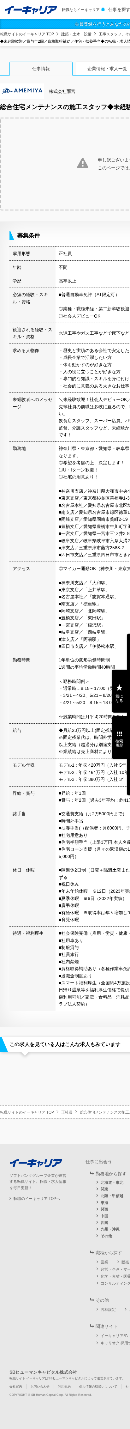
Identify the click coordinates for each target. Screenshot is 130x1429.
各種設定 (108, 1309)
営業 (104, 1262)
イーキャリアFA (114, 1336)
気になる (119, 698)
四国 (104, 1222)
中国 (104, 1216)
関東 (104, 1189)
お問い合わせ (40, 1386)
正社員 (67, 1112)
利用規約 (64, 1386)
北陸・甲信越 (112, 1196)
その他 (106, 1236)
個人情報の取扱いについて (98, 1386)
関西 (104, 1209)
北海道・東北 (112, 1182)
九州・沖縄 (110, 1229)
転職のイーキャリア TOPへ (37, 1198)
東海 (104, 1203)
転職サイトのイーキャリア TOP (27, 34)
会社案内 (15, 1386)
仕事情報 (41, 68)
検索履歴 (119, 743)
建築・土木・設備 (76, 34)
